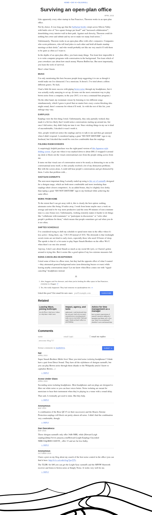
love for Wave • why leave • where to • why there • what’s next (49, 313)
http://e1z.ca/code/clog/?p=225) (62, 460)
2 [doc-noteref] (58, 46)
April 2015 (43, 355)
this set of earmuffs (97, 181)
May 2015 (42, 408)
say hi (74, 2)
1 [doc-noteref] (101, 36)
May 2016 (42, 431)
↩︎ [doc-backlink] (57, 284)
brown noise (79, 89)
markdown (60, 347)
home (66, 2)
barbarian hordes (79, 26)
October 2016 (44, 453)
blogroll (83, 2)
